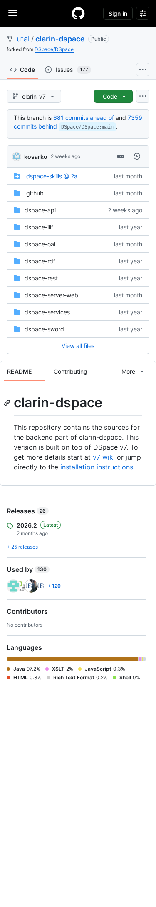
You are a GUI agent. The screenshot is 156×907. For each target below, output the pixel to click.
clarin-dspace (60, 38)
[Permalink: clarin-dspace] (8, 403)
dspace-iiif (39, 227)
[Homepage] (78, 13)
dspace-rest (41, 278)
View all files (78, 345)
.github (34, 193)
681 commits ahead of (83, 117)
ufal (23, 38)
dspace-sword (44, 329)
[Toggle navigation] (13, 13)
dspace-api (40, 210)
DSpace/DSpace (54, 49)
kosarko (35, 156)
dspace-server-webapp (57, 295)
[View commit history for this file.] (137, 156)
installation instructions (96, 467)
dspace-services (47, 312)
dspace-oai (40, 244)
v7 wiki (104, 457)
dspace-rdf (40, 261)
